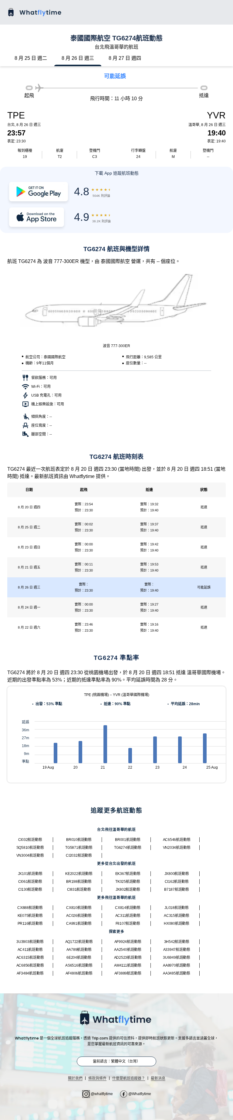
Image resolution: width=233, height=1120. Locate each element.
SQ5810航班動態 (30, 847)
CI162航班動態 (177, 881)
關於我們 (75, 1078)
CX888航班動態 (30, 908)
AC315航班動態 (176, 915)
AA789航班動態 (79, 950)
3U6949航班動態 (176, 957)
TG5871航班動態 (79, 847)
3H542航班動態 (176, 942)
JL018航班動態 (176, 908)
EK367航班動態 (127, 874)
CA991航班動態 (79, 923)
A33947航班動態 (176, 950)
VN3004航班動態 (30, 855)
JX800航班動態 (176, 874)
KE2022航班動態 (79, 874)
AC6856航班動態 (30, 965)
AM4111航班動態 (127, 965)
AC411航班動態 (30, 950)
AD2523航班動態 (128, 957)
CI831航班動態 (79, 889)
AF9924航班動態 (127, 942)
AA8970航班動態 (176, 965)
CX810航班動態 (79, 908)
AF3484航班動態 (30, 973)
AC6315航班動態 (30, 957)
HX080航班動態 (176, 923)
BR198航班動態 (79, 881)
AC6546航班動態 (177, 840)
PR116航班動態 (30, 923)
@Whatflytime (139, 1094)
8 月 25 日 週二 (31, 58)
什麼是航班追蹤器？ (128, 1078)
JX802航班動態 (128, 889)
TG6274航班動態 (127, 847)
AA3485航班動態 (176, 973)
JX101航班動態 (30, 874)
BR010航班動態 (79, 840)
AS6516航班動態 (79, 965)
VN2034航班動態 (177, 847)
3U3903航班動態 (30, 942)
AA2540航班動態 (127, 950)
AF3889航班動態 (127, 973)
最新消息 (158, 1078)
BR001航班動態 (127, 840)
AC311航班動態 (127, 915)
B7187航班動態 (176, 889)
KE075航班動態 (30, 915)
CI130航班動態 (30, 889)
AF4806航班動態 (79, 973)
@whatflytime (102, 1094)
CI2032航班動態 (79, 855)
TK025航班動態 (127, 881)
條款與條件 (97, 1078)
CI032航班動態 (30, 840)
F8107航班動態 (128, 923)
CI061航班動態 (30, 881)
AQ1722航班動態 (79, 942)
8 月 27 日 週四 (125, 58)
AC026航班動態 (79, 915)
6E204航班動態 (78, 957)
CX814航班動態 (127, 908)
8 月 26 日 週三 (78, 58)
